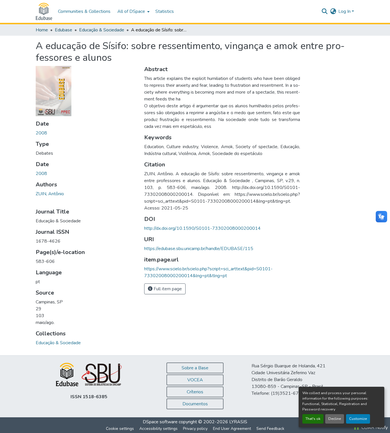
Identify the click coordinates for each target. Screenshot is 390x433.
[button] (44, 11)
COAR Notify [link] (374, 427)
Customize (358, 418)
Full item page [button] (167, 289)
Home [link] (42, 30)
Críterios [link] (195, 392)
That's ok (312, 418)
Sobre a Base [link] (195, 368)
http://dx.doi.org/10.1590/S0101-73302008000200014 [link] (202, 228)
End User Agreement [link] (232, 428)
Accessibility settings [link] (158, 428)
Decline (334, 418)
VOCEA (195, 380)
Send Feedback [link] (270, 428)
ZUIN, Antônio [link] (50, 194)
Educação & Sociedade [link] (101, 30)
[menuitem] (133, 11)
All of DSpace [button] (131, 11)
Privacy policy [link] (195, 428)
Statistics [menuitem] (164, 11)
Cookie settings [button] (120, 428)
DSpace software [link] (160, 422)
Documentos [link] (195, 404)
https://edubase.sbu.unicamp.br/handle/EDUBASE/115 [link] (198, 248)
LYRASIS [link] (238, 422)
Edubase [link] (63, 30)
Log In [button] (345, 11)
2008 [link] (41, 133)
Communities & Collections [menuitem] (84, 11)
